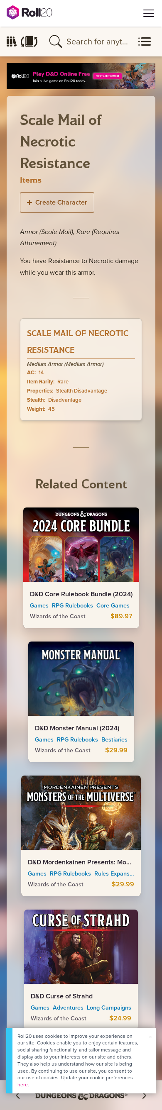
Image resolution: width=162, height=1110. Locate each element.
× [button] (150, 1036)
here (22, 1084)
